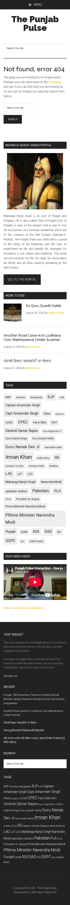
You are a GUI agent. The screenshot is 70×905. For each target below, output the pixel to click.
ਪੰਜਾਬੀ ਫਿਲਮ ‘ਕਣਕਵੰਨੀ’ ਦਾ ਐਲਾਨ (27, 361)
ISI (57, 457)
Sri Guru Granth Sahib (43, 306)
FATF (54, 422)
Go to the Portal (22, 279)
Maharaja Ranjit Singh (20, 482)
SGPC (10, 540)
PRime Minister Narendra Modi (30, 519)
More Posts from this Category (23, 608)
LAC (8, 473)
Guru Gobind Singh (16, 438)
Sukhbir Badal (36, 541)
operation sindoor (16, 491)
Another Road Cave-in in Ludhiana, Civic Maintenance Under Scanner (32, 337)
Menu (38, 4)
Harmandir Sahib (53, 447)
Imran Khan (18, 457)
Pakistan (40, 490)
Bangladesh (36, 397)
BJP (51, 397)
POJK (8, 499)
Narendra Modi (51, 482)
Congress (59, 414)
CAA (62, 397)
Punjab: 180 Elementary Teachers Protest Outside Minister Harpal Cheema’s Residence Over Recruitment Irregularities (34, 699)
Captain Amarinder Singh (22, 405)
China (47, 413)
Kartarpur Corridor (14, 466)
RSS (36, 532)
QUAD (24, 532)
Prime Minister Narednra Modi (25, 506)
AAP (8, 397)
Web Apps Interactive (43, 892)
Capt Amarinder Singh (21, 413)
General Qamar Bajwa (21, 431)
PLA (57, 491)
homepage (55, 82)
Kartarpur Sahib (36, 466)
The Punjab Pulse (35, 23)
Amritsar (20, 397)
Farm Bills (39, 422)
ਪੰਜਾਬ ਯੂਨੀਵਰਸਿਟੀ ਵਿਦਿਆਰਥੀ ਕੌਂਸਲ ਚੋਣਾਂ (24, 730)
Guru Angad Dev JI (52, 431)
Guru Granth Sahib (43, 438)
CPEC (23, 422)
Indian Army (43, 458)
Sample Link (10, 676)
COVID (9, 422)
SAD (48, 531)
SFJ (59, 532)
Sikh (22, 541)
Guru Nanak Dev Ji (22, 446)
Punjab (10, 532)
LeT (19, 474)
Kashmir (53, 466)
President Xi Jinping (27, 499)
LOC (30, 474)
